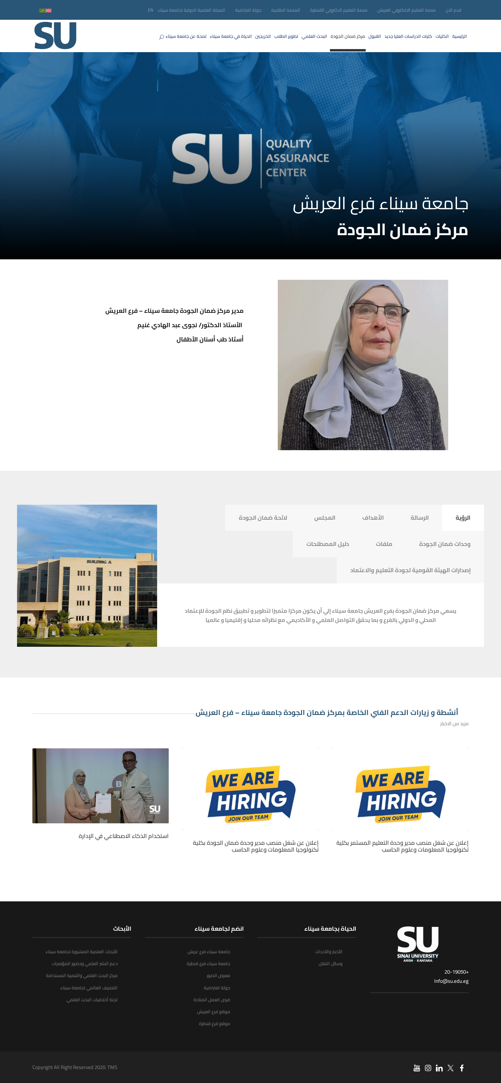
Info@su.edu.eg (451, 981)
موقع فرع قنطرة (214, 1023)
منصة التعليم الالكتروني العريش (406, 10)
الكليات (442, 36)
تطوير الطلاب (286, 36)
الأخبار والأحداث (329, 951)
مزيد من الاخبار (454, 724)
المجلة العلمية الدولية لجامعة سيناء (191, 10)
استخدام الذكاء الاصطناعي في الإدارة (124, 835)
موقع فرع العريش (213, 1011)
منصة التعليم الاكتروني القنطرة (338, 10)
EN (150, 10)
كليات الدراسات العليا (408, 36)
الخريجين (263, 36)
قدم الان (453, 10)
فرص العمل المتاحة (212, 999)
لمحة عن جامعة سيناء (186, 36)
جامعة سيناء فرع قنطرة (208, 963)
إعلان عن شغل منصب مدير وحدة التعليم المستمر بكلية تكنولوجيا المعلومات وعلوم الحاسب (402, 846)
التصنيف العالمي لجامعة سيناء (89, 987)
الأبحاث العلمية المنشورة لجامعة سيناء (82, 951)
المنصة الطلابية (285, 10)
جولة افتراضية (248, 10)
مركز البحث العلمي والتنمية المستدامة (82, 975)
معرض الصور (218, 975)
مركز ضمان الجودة (348, 36)
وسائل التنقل (331, 963)
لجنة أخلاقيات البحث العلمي (92, 999)
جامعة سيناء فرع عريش (208, 951)
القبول (374, 36)
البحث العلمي (314, 36)
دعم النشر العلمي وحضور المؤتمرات (85, 963)
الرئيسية (459, 36)
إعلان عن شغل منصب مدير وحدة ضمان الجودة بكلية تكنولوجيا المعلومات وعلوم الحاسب (256, 846)
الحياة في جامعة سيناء (231, 36)
